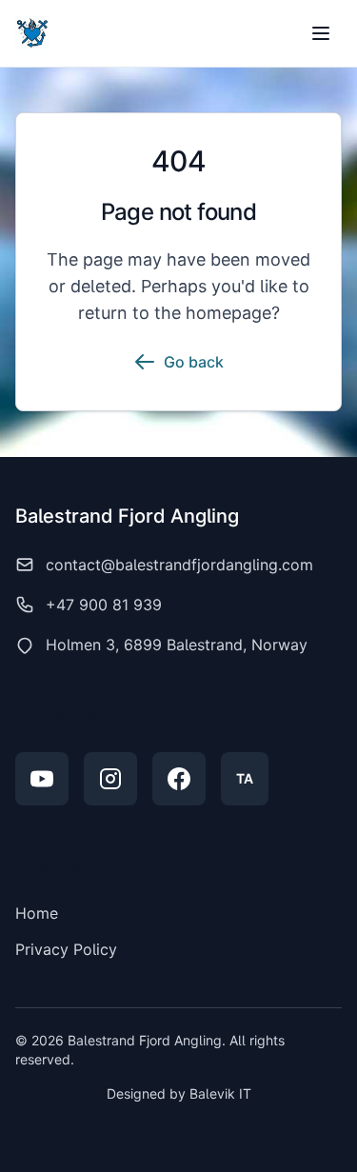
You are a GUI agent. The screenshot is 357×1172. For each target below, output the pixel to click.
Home (36, 913)
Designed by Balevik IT (179, 1093)
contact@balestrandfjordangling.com (179, 564)
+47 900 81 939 (104, 604)
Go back (194, 361)
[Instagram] (110, 778)
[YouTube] (42, 778)
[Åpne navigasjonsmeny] (321, 33)
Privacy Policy (66, 949)
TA (244, 778)
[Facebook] (179, 778)
